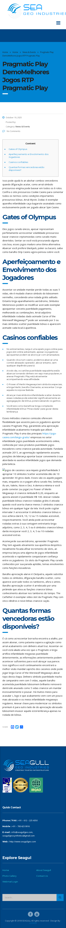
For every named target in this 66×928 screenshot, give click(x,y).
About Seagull (43, 870)
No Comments (13, 131)
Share (5, 727)
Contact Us (42, 876)
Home (5, 52)
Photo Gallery (9, 876)
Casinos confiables (18, 162)
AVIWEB (33, 923)
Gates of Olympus (18, 149)
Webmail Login (10, 881)
